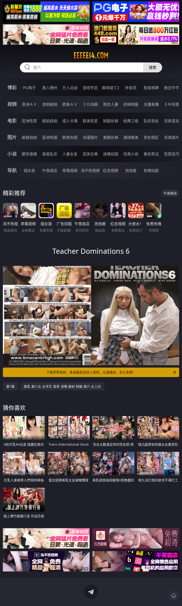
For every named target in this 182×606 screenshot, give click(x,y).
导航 (12, 170)
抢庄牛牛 (171, 87)
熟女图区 (151, 137)
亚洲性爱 (29, 120)
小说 (12, 154)
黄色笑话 (151, 154)
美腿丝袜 (110, 137)
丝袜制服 (130, 104)
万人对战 (69, 87)
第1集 (10, 386)
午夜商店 (49, 170)
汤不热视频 (90, 170)
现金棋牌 (151, 87)
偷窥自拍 (29, 137)
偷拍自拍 (49, 120)
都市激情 (29, 154)
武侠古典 (90, 154)
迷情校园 (110, 154)
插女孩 (29, 170)
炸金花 (130, 87)
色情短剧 (151, 170)
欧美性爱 (90, 120)
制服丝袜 (110, 120)
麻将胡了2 (110, 87)
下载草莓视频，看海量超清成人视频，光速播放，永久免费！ (91, 372)
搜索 (152, 67)
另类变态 (171, 120)
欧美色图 (69, 137)
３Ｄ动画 (90, 104)
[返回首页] (173, 595)
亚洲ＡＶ (29, 104)
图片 (12, 137)
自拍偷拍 (49, 104)
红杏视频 (110, 170)
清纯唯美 (130, 137)
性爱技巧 (171, 154)
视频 (12, 104)
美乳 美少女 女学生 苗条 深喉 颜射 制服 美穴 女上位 (62, 386)
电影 (12, 121)
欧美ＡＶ (69, 104)
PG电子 (29, 87)
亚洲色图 (49, 137)
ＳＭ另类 (171, 104)
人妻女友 (69, 154)
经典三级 (130, 120)
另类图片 (171, 137)
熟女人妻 (110, 104)
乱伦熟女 (151, 120)
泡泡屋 (130, 170)
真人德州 (49, 87)
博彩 (12, 87)
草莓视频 (69, 170)
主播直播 (151, 104)
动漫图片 (90, 137)
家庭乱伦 (49, 154)
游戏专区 (90, 87)
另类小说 (130, 154)
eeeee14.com (91, 55)
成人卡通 (69, 120)
